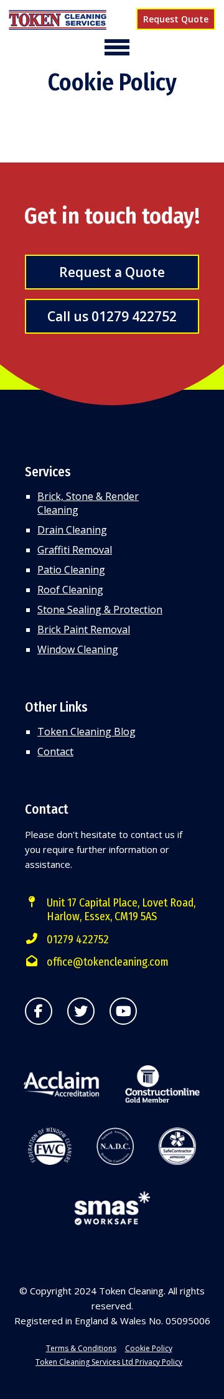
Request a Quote (112, 272)
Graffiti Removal (74, 550)
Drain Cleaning (72, 530)
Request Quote (175, 19)
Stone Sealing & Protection (99, 609)
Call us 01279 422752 (112, 316)
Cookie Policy (148, 1348)
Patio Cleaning (71, 570)
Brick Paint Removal (83, 629)
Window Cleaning (77, 649)
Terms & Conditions (81, 1348)
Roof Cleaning (70, 589)
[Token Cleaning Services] (57, 21)
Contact (55, 751)
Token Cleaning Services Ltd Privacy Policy (108, 1362)
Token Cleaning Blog (86, 731)
